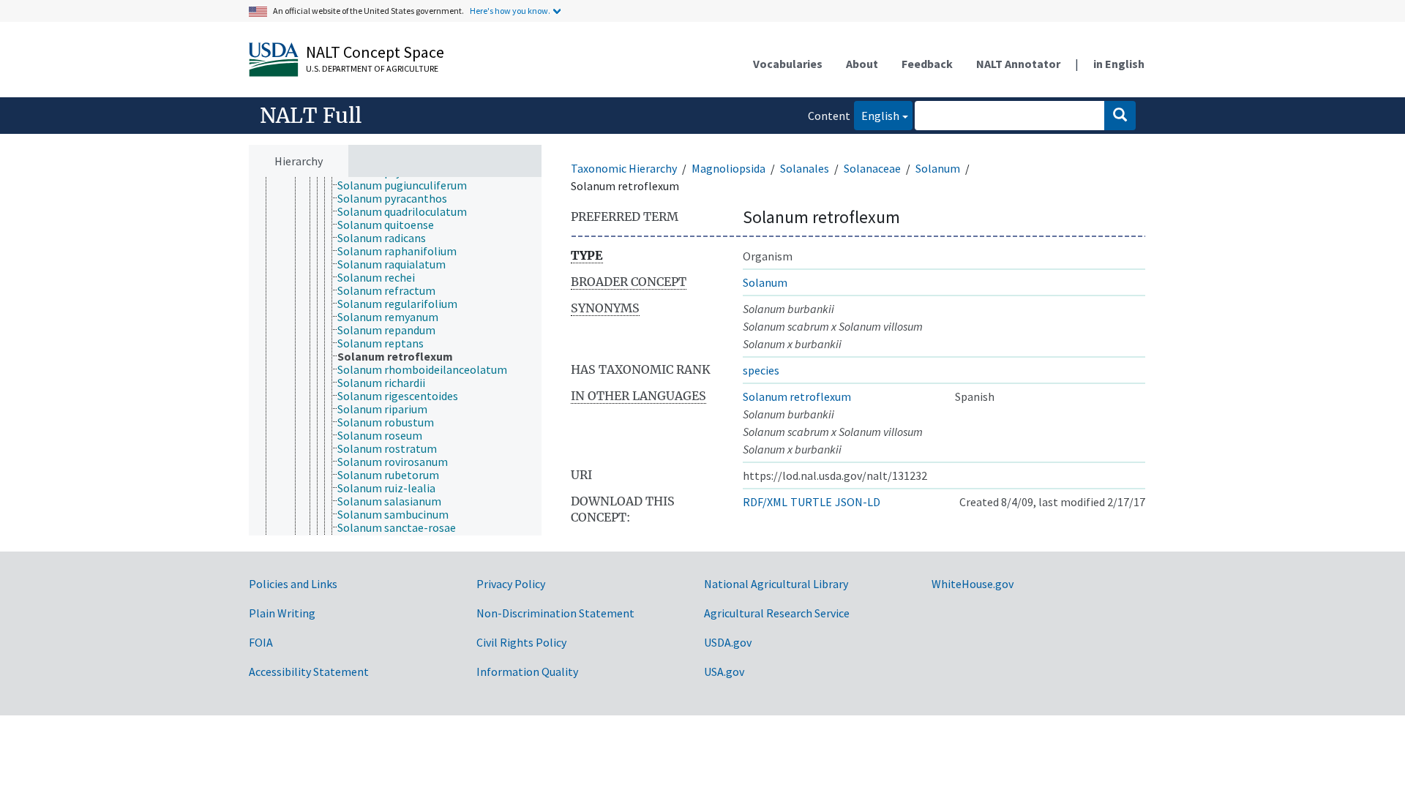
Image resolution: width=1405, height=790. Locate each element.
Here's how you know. (510, 10)
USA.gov (724, 671)
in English (1118, 63)
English (876, 115)
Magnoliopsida (728, 168)
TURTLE (811, 501)
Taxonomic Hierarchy (624, 168)
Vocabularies (788, 63)
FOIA (261, 642)
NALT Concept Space (375, 52)
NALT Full (310, 115)
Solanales (804, 168)
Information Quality (527, 671)
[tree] (395, 356)
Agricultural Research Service (777, 613)
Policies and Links (293, 583)
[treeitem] (408, 185)
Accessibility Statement (309, 671)
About (862, 63)
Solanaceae (872, 168)
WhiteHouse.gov (973, 583)
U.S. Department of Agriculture (372, 68)
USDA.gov (728, 642)
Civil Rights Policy (521, 642)
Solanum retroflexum (797, 396)
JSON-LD (857, 501)
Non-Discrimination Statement (555, 613)
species (761, 370)
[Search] (1120, 115)
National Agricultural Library (776, 583)
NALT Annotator (1018, 63)
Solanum (937, 168)
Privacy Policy (510, 583)
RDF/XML (765, 501)
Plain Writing (282, 613)
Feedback (927, 63)
